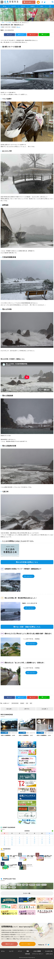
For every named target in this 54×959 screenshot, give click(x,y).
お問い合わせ (49, 953)
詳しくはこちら (28, 576)
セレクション (12, 884)
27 (34, 843)
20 (34, 841)
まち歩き (19, 884)
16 (4, 841)
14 (42, 839)
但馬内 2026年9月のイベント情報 (14, 856)
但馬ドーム (4, 887)
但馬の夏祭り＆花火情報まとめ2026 (48, 856)
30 (4, 844)
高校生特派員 (32, 884)
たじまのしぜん (49, 951)
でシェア (10, 34)
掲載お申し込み (9, 944)
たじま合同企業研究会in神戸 (13, 865)
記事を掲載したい (29, 2)
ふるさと (32, 6)
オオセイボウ (29, 864)
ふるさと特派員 (8, 22)
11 (19, 839)
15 (49, 839)
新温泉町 (22, 703)
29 (49, 843)
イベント (23, 6)
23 (4, 843)
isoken (19, 27)
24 (12, 843)
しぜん (41, 6)
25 (19, 843)
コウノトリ (44, 884)
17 (12, 841)
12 (27, 839)
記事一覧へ (27, 708)
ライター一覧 (26, 893)
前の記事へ (9, 708)
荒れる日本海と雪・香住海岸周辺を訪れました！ (21, 598)
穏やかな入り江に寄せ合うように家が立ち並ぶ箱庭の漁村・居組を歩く (28, 633)
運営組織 (28, 953)
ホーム (4, 6)
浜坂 (27, 703)
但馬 (9, 887)
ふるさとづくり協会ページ (27, 943)
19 (27, 841)
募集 (28, 951)
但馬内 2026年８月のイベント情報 (31, 856)
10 (12, 839)
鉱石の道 (38, 884)
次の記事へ (44, 708)
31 (12, 844)
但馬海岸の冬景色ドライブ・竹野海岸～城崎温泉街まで (23, 569)
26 (27, 843)
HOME (3, 22)
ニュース (13, 6)
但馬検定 (13, 887)
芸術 (23, 884)
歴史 (27, 884)
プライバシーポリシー (38, 953)
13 (34, 839)
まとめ (3, 884)
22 (49, 841)
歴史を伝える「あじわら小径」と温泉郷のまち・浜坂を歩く (25, 662)
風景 (31, 703)
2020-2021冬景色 (15, 703)
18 (19, 841)
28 (42, 843)
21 (42, 841)
